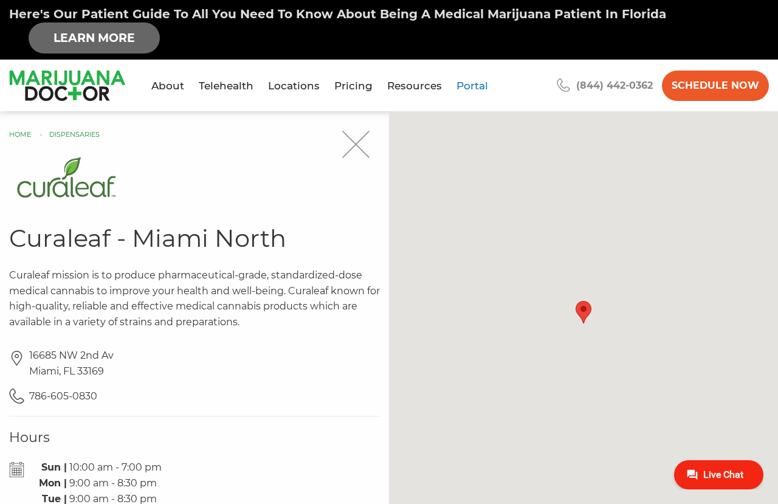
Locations (294, 86)
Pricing (353, 86)
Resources (414, 86)
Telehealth (226, 86)
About (167, 86)
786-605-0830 (63, 396)
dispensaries (74, 134)
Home (20, 134)
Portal (472, 86)
